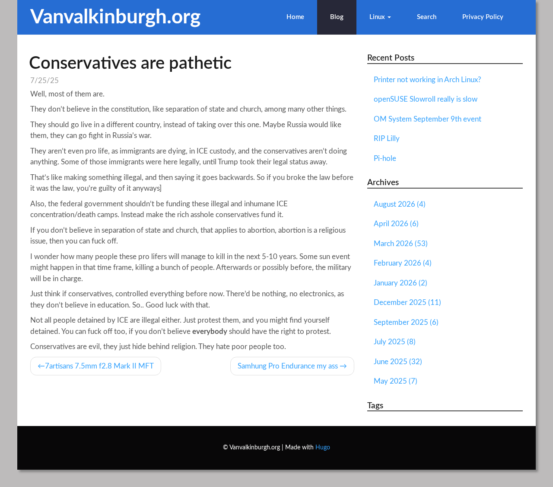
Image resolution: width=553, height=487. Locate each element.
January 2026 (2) (400, 283)
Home (295, 17)
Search (426, 17)
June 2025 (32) (398, 361)
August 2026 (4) (400, 204)
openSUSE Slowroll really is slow (425, 99)
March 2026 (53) (401, 243)
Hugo (322, 448)
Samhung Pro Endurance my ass (288, 366)
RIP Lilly (387, 138)
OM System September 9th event (427, 119)
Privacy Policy (482, 17)
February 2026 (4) (403, 263)
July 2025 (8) (395, 342)
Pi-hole (385, 158)
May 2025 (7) (395, 381)
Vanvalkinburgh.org (115, 17)
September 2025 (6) (406, 322)
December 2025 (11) (407, 302)
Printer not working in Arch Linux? (427, 79)
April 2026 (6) (396, 223)
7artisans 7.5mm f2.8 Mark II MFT (99, 366)
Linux (378, 17)
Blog (336, 17)
